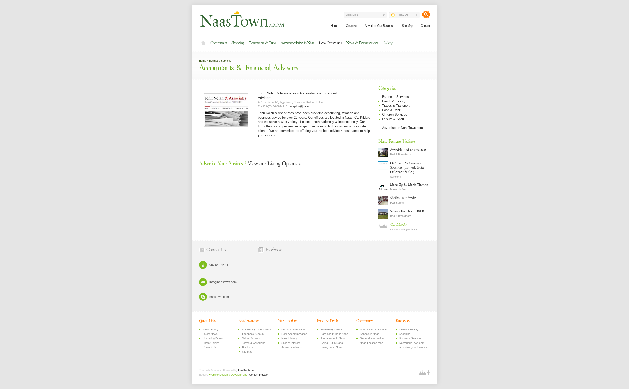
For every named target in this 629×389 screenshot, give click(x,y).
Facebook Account (253, 333)
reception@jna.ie (299, 106)
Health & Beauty (393, 101)
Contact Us (209, 347)
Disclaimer (248, 347)
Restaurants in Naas (333, 338)
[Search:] (426, 14)
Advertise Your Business (379, 26)
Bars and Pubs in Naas (334, 333)
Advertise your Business (256, 329)
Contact (425, 26)
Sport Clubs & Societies (374, 329)
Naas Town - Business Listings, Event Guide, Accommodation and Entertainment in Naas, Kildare (242, 18)
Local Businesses (330, 43)
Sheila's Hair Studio (403, 198)
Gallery (387, 43)
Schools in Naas (369, 333)
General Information (372, 338)
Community (218, 43)
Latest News (210, 333)
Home (334, 26)
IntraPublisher (246, 370)
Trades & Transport (396, 105)
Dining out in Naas (331, 347)
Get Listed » (398, 225)
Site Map (407, 26)
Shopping (237, 43)
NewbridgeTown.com (411, 342)
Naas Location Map (371, 342)
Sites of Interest (290, 342)
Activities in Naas (291, 347)
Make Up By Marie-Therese (409, 185)
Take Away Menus (332, 329)
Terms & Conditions (253, 342)
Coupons (351, 26)
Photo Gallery (211, 342)
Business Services (220, 60)
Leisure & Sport (393, 119)
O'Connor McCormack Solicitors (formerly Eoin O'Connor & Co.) (407, 167)
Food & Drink (391, 110)
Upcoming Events (213, 338)
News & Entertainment (362, 43)
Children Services (394, 114)
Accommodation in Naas (297, 43)
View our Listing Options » (250, 163)
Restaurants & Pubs (262, 43)
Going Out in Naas (332, 342)
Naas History (210, 329)
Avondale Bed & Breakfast (408, 150)
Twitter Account (251, 338)
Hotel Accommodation (294, 333)
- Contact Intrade (257, 374)
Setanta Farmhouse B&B (407, 211)
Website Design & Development (228, 374)
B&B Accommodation (293, 329)
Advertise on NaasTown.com (402, 128)
